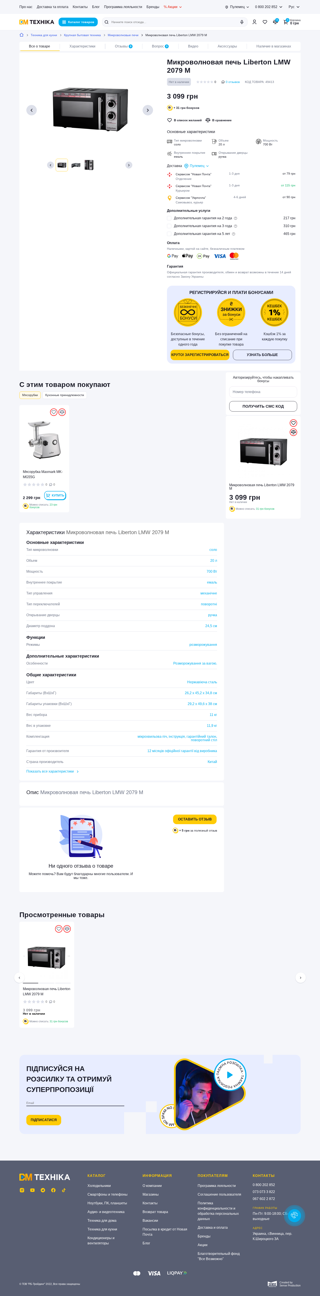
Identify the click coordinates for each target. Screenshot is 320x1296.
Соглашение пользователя (219, 1194)
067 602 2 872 (264, 1199)
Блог (96, 7)
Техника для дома (102, 1220)
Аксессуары (227, 46)
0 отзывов (233, 82)
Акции (202, 1245)
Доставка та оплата (52, 7)
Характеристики (82, 46)
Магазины (151, 1194)
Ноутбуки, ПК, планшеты (107, 1203)
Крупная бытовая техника (82, 35)
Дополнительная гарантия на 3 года (203, 226)
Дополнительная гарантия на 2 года (203, 218)
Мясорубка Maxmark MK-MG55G (43, 474)
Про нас (25, 7)
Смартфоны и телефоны (108, 1194)
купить (58, 495)
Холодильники (99, 1186)
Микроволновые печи (123, 35)
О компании (152, 1186)
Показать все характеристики (50, 771)
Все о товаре (39, 46)
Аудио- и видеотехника (106, 1212)
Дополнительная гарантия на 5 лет (202, 234)
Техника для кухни (44, 35)
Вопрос (160, 46)
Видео (193, 46)
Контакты (80, 7)
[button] (50, 165)
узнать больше (262, 355)
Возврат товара (155, 1212)
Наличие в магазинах (273, 46)
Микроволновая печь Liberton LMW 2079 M (46, 991)
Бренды (153, 7)
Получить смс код (263, 406)
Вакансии (150, 1220)
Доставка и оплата (213, 1227)
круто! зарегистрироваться (200, 355)
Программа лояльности (123, 7)
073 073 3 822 (264, 1192)
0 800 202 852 (266, 7)
